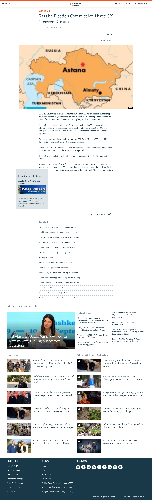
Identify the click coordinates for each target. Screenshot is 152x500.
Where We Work (13, 470)
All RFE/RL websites (140, 4)
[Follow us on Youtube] (78, 467)
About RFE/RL (12, 466)
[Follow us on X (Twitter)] (99, 467)
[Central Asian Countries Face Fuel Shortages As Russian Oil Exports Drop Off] (89, 381)
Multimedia (46, 479)
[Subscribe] (120, 467)
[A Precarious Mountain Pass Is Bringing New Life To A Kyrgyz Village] (89, 413)
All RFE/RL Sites (13, 487)
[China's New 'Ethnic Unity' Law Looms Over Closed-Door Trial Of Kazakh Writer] (19, 446)
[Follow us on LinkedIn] (110, 467)
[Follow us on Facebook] (104, 467)
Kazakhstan (44, 11)
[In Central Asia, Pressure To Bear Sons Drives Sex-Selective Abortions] (89, 446)
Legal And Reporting (15, 483)
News (44, 466)
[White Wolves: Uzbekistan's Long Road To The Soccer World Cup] (89, 429)
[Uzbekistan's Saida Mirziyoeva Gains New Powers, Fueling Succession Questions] (41, 330)
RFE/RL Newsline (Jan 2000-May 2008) (57, 487)
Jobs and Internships (15, 479)
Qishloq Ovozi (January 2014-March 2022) (58, 483)
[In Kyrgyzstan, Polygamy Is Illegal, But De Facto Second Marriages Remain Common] (89, 397)
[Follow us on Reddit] (83, 467)
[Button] (110, 34)
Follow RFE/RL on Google (121, 4)
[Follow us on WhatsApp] (115, 467)
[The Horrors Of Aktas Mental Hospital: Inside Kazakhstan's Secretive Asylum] (19, 413)
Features (45, 470)
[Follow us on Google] (94, 467)
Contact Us (11, 491)
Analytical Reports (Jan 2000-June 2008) (57, 491)
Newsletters (46, 475)
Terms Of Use (12, 475)
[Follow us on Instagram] (89, 467)
